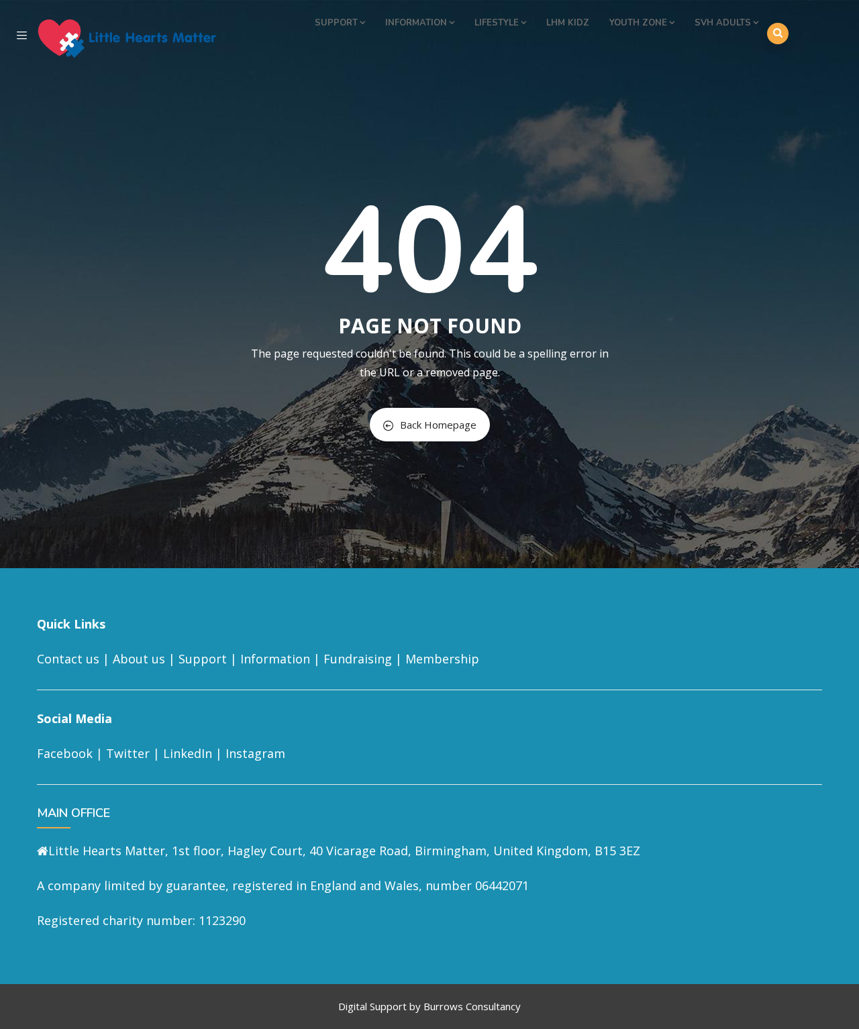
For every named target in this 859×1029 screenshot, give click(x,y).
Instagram (255, 753)
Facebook (65, 753)
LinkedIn (187, 753)
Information (416, 23)
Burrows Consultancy (472, 1006)
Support (336, 23)
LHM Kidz (567, 23)
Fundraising (357, 659)
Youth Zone (638, 23)
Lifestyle (496, 23)
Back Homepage (438, 424)
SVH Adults (723, 23)
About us (139, 659)
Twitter (128, 753)
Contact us (68, 659)
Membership (442, 659)
